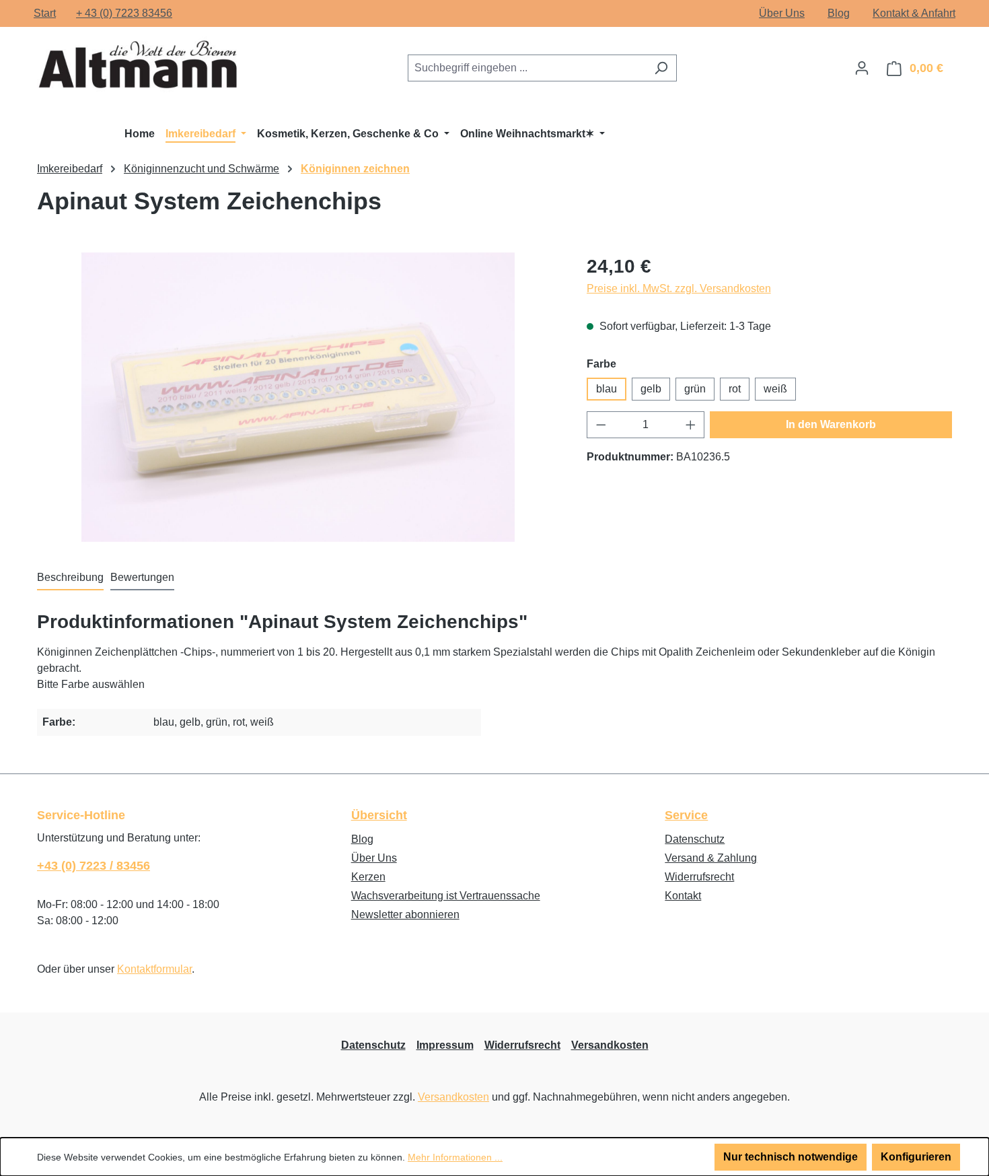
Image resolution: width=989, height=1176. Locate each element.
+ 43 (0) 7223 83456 (124, 13)
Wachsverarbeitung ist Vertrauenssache (445, 895)
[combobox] (527, 68)
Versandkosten (610, 1045)
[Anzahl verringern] (601, 424)
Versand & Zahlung (711, 858)
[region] (298, 397)
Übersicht (379, 815)
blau (606, 388)
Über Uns (782, 13)
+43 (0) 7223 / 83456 (93, 865)
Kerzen (368, 877)
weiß (775, 388)
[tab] (70, 578)
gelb (650, 388)
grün (695, 388)
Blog (839, 13)
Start (45, 13)
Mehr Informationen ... (455, 1157)
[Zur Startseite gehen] (138, 65)
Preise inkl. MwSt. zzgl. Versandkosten (679, 288)
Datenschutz (695, 839)
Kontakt (683, 895)
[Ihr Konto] (862, 68)
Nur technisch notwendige (790, 1157)
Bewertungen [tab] (142, 577)
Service (686, 815)
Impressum (445, 1045)
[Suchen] (661, 68)
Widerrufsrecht (699, 877)
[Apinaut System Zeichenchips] (298, 397)
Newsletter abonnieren (405, 914)
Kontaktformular (154, 969)
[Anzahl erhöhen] (691, 424)
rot (735, 388)
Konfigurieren (916, 1157)
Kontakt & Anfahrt (914, 13)
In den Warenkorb (831, 424)
